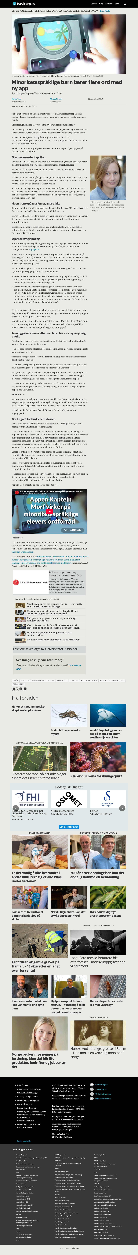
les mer (105, 10)
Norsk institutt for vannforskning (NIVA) (69, 1234)
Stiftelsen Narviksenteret (102, 1190)
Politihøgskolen (99, 1155)
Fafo (17, 1172)
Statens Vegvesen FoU (101, 1187)
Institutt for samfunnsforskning (27, 1211)
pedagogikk (18, 684)
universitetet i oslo (109, 681)
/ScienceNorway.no (103, 1099)
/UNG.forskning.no (103, 1094)
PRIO (96, 1158)
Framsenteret (20, 1184)
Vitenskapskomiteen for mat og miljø (107, 1238)
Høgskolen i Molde (22, 1196)
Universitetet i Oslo (100, 1217)
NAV (17, 1229)
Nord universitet (60, 1197)
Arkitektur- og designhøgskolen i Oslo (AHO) (31, 1158)
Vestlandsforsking (100, 1229)
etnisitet (74, 681)
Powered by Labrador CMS (69, 1248)
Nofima (57, 1194)
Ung (101, 4)
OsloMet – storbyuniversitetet (65, 1237)
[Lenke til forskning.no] (48, 3)
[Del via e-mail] (25, 689)
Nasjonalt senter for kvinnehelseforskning (70, 1186)
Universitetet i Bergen (101, 1211)
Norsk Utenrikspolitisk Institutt (66, 1228)
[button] (16, 808)
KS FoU (18, 1214)
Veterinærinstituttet (101, 1232)
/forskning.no (101, 1089)
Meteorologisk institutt (24, 1226)
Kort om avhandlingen (22, 552)
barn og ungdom (89, 681)
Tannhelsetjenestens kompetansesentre (108, 1199)
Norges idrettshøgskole (63, 1216)
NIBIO (18, 1232)
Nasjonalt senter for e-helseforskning (68, 1183)
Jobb (117, 4)
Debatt (94, 4)
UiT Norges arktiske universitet (105, 1205)
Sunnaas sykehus (100, 1193)
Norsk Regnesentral (62, 1222)
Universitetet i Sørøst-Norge (103, 1223)
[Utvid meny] (125, 4)
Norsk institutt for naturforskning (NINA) (69, 1231)
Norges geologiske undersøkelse (66, 1213)
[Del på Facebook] (13, 689)
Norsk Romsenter (61, 1225)
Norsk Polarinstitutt (62, 1219)
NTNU (57, 1168)
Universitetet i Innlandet (102, 1214)
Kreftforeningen (21, 1217)
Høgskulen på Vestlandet (24, 1205)
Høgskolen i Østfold (23, 1199)
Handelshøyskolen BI (23, 1190)
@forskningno (101, 1085)
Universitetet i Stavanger (102, 1220)
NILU (17, 1240)
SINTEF (96, 1172)
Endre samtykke (24, 1141)
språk (15, 681)
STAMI (96, 1184)
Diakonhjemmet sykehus (24, 1164)
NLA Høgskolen (60, 1155)
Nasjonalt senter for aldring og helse (67, 1180)
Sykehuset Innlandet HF (102, 1196)
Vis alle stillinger (69, 827)
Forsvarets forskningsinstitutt (26, 1181)
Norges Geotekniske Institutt (65, 1203)
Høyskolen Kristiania (23, 1208)
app (123, 681)
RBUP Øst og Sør (100, 1161)
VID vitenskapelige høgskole (104, 1235)
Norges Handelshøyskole (63, 1207)
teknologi (62, 681)
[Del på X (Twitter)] (17, 689)
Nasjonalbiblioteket (61, 1172)
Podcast (109, 4)
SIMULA (97, 1169)
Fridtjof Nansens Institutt (24, 1187)
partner (25, 681)
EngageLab (34, 249)
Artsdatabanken (21, 1161)
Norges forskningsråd (63, 1210)
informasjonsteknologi (42, 681)
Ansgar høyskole (22, 1155)
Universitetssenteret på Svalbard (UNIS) (108, 1226)
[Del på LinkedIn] (21, 689)
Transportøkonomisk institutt (104, 1202)
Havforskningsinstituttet (24, 1193)
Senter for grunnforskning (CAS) (105, 1175)
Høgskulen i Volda (22, 1202)
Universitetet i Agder (101, 1208)
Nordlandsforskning (62, 1200)
